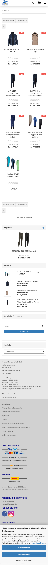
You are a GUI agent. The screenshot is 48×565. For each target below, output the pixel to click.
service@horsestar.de (9, 504)
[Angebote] (43, 228)
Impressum (5, 416)
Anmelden (24, 331)
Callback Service (7, 431)
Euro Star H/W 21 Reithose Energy (13, 175)
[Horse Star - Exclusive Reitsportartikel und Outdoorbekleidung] (4, 3)
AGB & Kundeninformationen (11, 412)
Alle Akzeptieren (24, 548)
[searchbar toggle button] (33, 3)
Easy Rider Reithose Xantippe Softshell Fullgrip (13, 135)
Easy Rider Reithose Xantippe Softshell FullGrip (35, 135)
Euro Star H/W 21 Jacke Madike (12, 51)
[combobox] (9, 20)
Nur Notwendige (24, 554)
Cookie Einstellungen (8, 435)
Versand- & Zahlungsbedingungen (13, 423)
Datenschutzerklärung (38, 543)
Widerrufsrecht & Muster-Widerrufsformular (16, 427)
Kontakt (4, 419)
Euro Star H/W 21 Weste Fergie (35, 51)
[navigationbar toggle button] (45, 3)
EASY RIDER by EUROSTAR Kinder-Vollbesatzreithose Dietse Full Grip (13, 93)
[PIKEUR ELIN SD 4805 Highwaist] (24, 239)
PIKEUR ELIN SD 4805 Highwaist (24, 251)
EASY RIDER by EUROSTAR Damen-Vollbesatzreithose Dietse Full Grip (35, 93)
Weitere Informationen (24, 560)
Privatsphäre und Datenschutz (12, 408)
